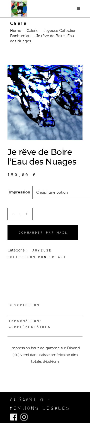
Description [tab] (24, 305)
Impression (19, 192)
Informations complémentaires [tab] (30, 324)
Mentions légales (40, 408)
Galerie (32, 30)
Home (15, 30)
